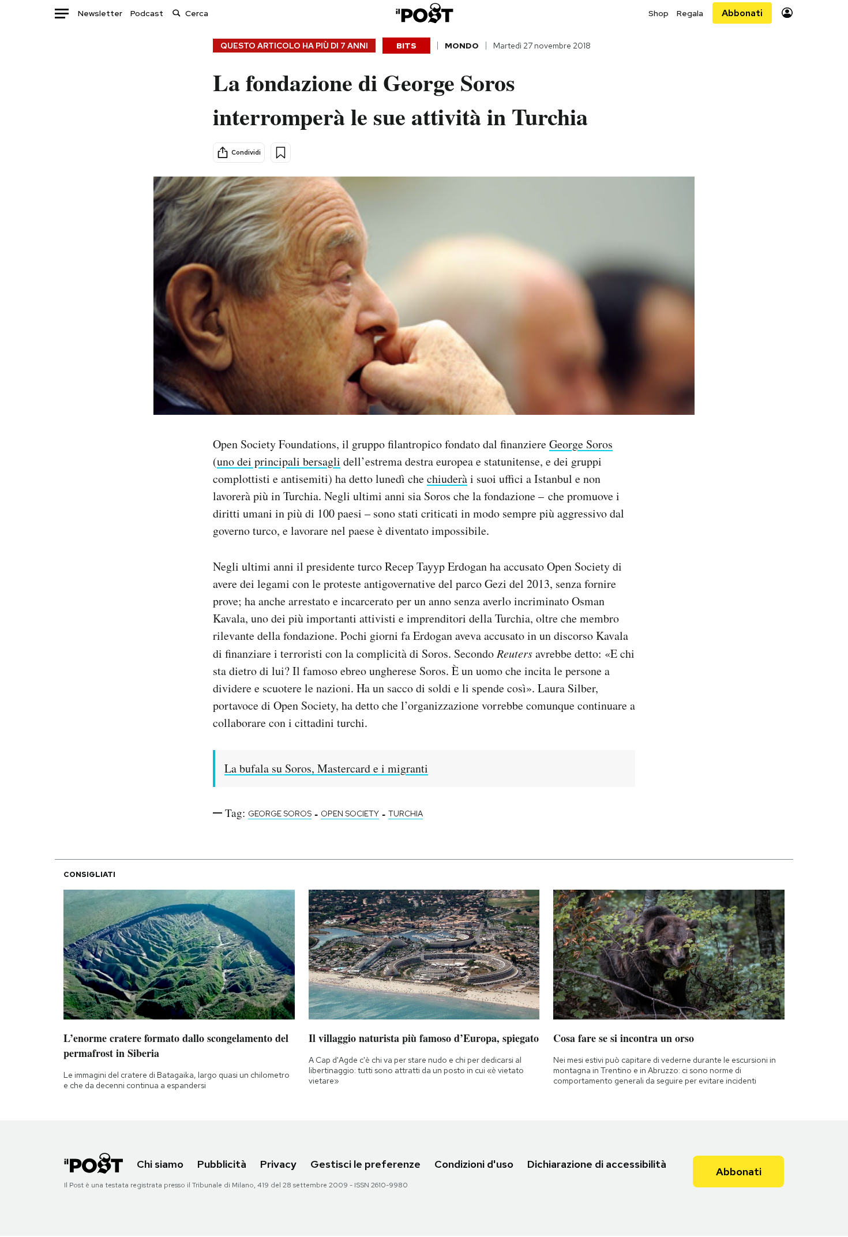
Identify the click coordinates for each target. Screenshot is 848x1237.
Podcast (146, 13)
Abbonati (742, 13)
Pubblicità (221, 1164)
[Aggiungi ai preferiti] (280, 152)
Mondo (462, 45)
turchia (405, 813)
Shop (658, 13)
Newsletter (100, 13)
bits (406, 45)
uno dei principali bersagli (278, 461)
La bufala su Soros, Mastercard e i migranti (326, 768)
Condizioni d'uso (473, 1164)
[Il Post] (424, 13)
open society (350, 813)
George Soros (581, 444)
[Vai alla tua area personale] (787, 13)
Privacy (278, 1164)
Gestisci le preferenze (365, 1164)
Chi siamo (160, 1164)
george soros (280, 813)
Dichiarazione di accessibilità (596, 1164)
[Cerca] (176, 13)
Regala (690, 13)
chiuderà (447, 478)
